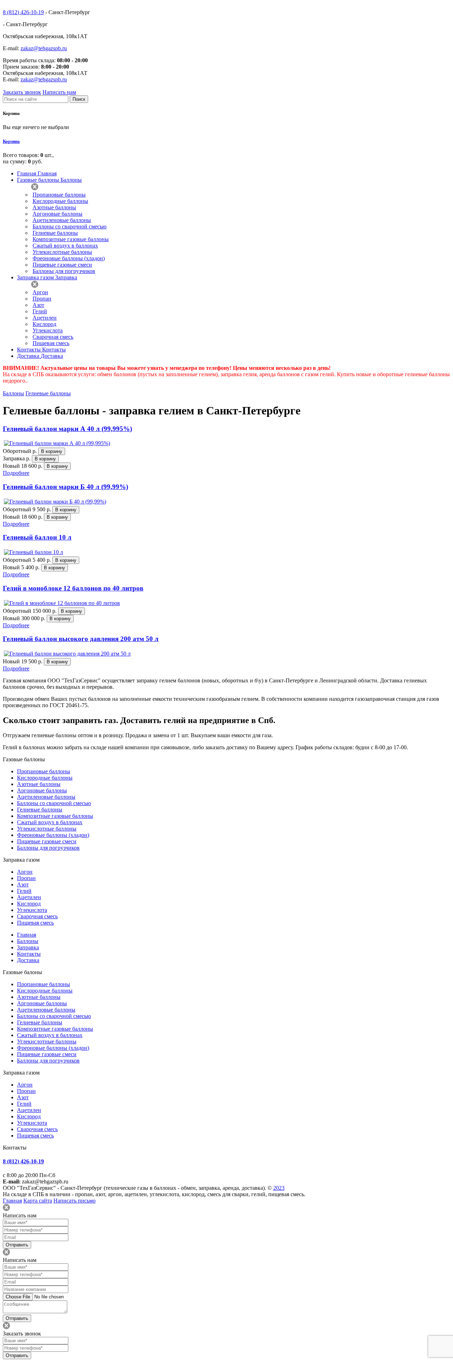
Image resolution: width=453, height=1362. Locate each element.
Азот (38, 305)
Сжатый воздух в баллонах (65, 246)
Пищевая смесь (51, 343)
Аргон (40, 292)
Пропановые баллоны (59, 195)
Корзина (11, 141)
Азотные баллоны (54, 207)
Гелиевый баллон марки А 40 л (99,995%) (67, 428)
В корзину (51, 451)
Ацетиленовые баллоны (62, 220)
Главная (26, 935)
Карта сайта (37, 1201)
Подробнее (16, 473)
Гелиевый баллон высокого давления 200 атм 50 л (81, 638)
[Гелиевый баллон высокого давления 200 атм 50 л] (67, 654)
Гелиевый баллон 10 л (37, 537)
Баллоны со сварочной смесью (70, 226)
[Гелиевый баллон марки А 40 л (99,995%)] (57, 443)
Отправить (17, 1244)
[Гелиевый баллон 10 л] (33, 552)
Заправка (28, 947)
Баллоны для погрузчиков (64, 271)
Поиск (79, 99)
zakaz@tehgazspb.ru (44, 48)
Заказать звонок (22, 92)
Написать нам (59, 92)
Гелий (40, 311)
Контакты (29, 954)
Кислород (44, 324)
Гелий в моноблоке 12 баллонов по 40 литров (73, 588)
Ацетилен (45, 318)
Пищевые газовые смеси (62, 265)
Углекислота (48, 330)
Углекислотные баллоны (62, 252)
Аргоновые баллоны (57, 214)
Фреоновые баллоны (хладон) (69, 258)
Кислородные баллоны (60, 201)
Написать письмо (74, 1201)
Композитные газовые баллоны (71, 239)
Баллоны (13, 393)
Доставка (28, 960)
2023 (279, 1188)
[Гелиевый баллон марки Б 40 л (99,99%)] (55, 502)
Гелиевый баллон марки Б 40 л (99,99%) (65, 486)
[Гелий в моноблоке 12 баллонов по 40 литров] (62, 603)
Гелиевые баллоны (55, 233)
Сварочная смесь (53, 337)
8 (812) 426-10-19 (23, 12)
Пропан (42, 299)
